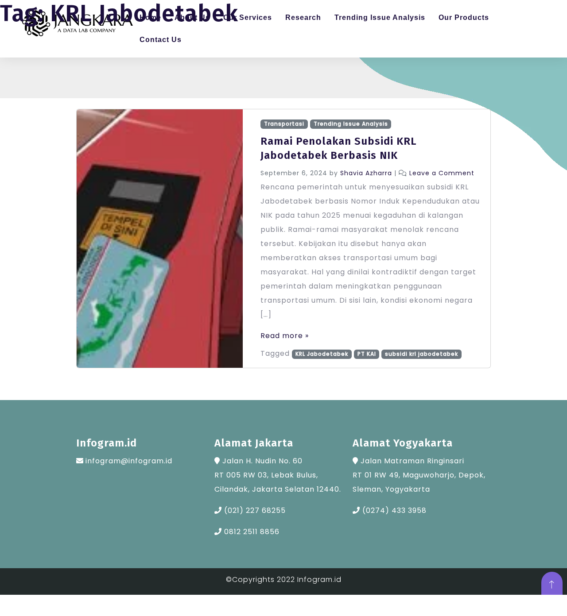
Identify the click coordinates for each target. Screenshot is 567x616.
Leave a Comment (441, 173)
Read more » (284, 336)
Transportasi (284, 123)
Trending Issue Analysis (351, 123)
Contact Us (161, 39)
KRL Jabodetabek (321, 354)
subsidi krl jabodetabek (421, 354)
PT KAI (366, 354)
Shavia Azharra (366, 173)
